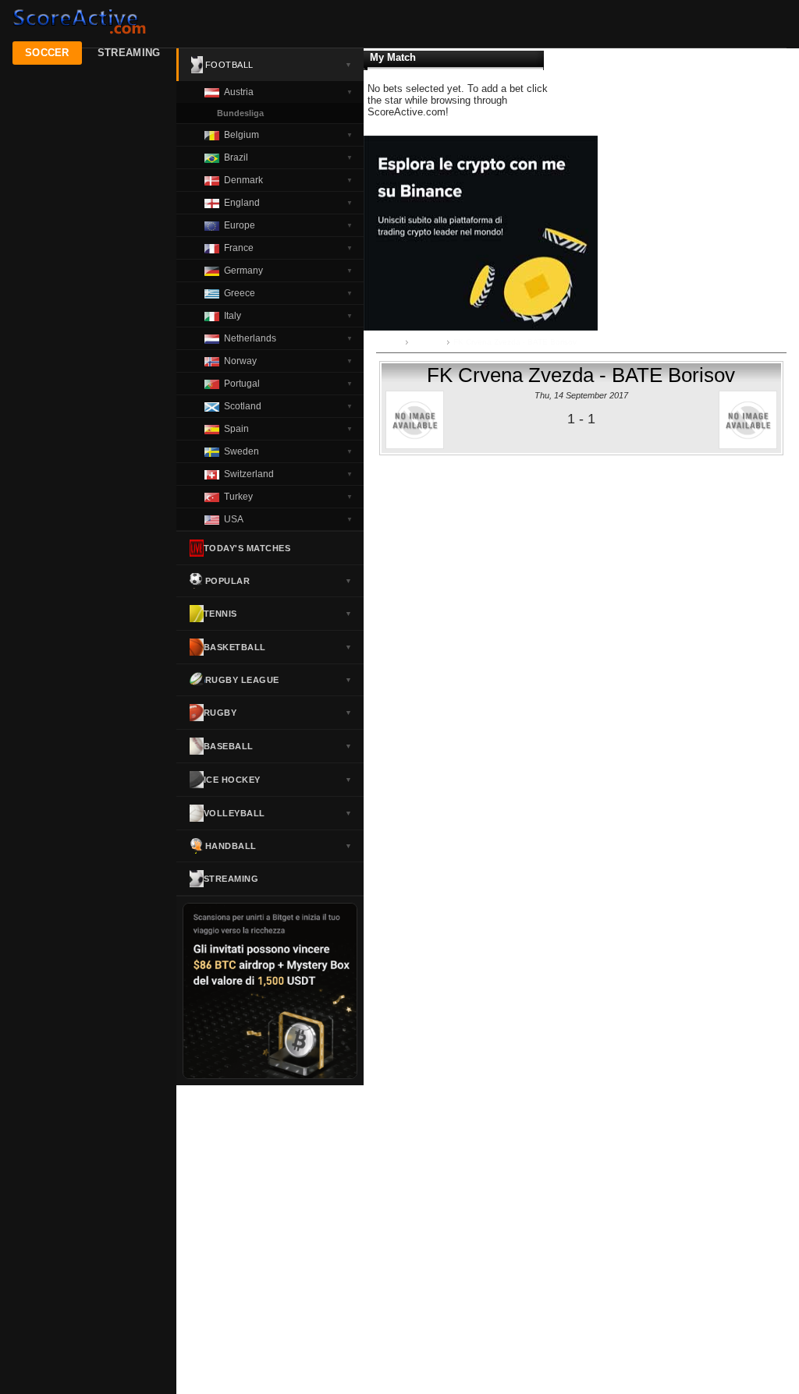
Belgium (288, 134)
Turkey (288, 496)
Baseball (278, 746)
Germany (288, 270)
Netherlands (288, 338)
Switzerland (288, 474)
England (288, 202)
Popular (279, 581)
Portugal (288, 383)
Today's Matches (247, 548)
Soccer (47, 52)
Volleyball (278, 813)
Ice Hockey (278, 779)
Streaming (129, 52)
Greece (288, 293)
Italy (288, 315)
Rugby (278, 712)
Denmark (288, 180)
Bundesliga (240, 113)
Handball (279, 846)
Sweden (288, 451)
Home (390, 342)
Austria (288, 92)
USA (288, 519)
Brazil (288, 157)
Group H (427, 342)
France (288, 247)
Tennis (278, 613)
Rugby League (279, 680)
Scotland (288, 406)
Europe (288, 225)
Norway (288, 361)
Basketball (278, 647)
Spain (288, 428)
